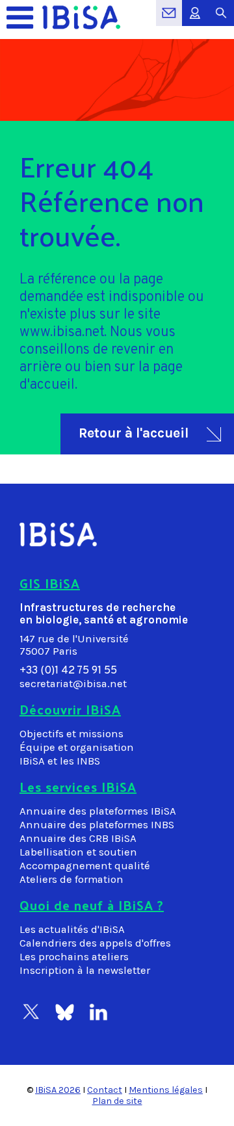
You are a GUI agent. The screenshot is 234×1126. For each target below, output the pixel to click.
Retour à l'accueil (133, 433)
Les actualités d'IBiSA (72, 929)
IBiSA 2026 (58, 1089)
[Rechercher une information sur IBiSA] (221, 20)
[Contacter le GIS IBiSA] (169, 20)
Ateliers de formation (72, 879)
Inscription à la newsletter (85, 970)
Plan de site (117, 1100)
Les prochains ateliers (74, 956)
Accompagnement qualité (85, 865)
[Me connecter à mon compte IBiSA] (195, 20)
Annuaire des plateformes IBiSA (98, 811)
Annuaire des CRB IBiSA (78, 838)
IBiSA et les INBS (60, 761)
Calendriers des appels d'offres (95, 943)
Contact (104, 1089)
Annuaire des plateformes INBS (97, 824)
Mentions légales (166, 1089)
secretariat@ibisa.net (73, 683)
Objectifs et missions (72, 733)
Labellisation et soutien (78, 852)
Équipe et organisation (77, 747)
